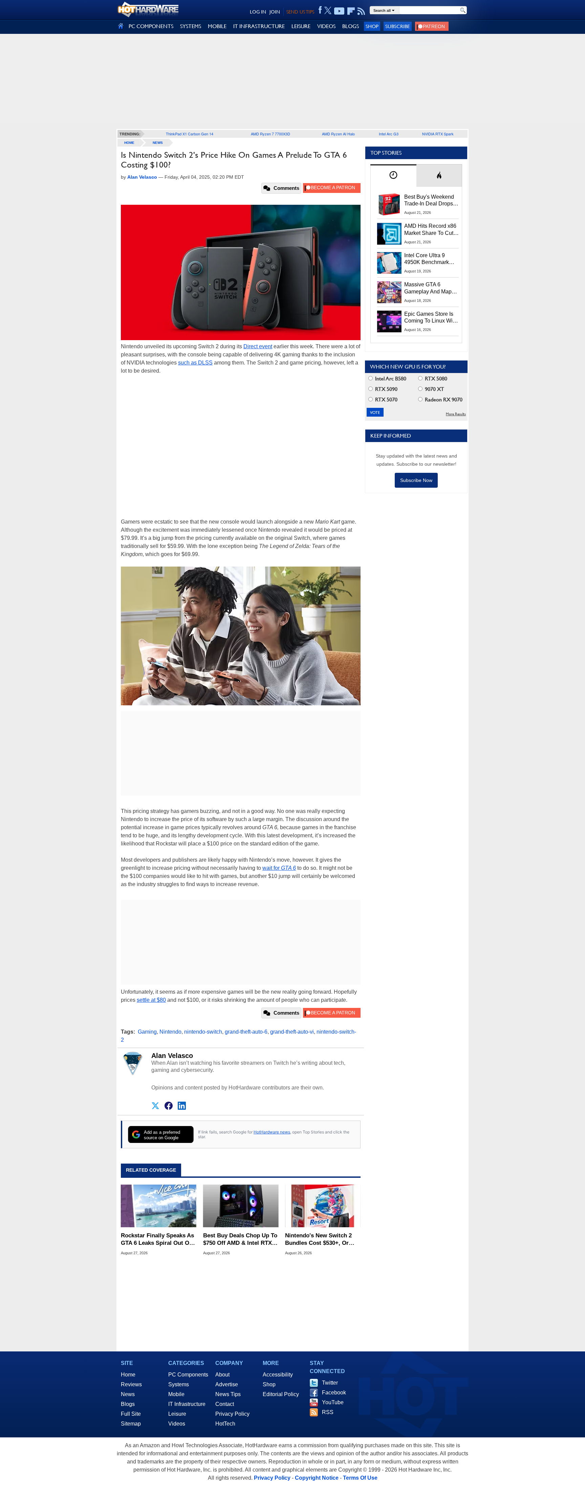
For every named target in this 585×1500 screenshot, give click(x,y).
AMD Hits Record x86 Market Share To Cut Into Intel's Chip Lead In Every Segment (430, 230)
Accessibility (278, 1374)
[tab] (393, 175)
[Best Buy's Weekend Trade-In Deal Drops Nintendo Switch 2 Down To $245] (389, 204)
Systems (178, 1384)
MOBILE (217, 26)
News (158, 143)
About (222, 1374)
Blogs (128, 1404)
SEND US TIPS (300, 12)
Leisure (177, 1414)
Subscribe (397, 26)
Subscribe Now (416, 480)
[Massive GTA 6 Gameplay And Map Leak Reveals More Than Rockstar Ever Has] (389, 292)
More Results (456, 414)
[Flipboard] (351, 11)
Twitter (330, 1383)
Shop (372, 26)
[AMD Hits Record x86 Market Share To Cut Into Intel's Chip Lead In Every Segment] (389, 233)
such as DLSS (195, 363)
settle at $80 (151, 1000)
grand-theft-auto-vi (292, 1032)
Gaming (147, 1032)
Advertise (226, 1384)
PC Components (188, 1374)
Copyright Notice (317, 1478)
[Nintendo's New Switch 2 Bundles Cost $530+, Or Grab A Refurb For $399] (323, 1206)
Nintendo (170, 1032)
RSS (327, 1412)
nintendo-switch (203, 1032)
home (129, 143)
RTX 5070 (385, 399)
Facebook (334, 1392)
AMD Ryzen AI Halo (338, 133)
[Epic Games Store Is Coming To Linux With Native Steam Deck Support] (389, 321)
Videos (176, 1424)
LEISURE (300, 26)
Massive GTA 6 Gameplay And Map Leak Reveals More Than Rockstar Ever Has (428, 288)
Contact (224, 1404)
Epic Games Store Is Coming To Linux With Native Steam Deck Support (430, 318)
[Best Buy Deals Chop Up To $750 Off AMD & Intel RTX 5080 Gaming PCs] (241, 1206)
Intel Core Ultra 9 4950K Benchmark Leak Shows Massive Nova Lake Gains (429, 259)
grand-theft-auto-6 (246, 1032)
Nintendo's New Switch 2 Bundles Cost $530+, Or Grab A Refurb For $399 (318, 1239)
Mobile (176, 1394)
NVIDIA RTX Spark (438, 133)
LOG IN (258, 12)
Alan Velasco (172, 1055)
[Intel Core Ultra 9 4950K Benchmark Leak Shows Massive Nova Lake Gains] (389, 263)
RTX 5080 (435, 378)
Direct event (257, 346)
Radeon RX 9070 (443, 399)
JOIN (274, 12)
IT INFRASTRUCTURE (259, 26)
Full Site (131, 1414)
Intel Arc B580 (390, 378)
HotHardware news (272, 1131)
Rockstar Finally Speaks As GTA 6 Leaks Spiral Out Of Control (157, 1239)
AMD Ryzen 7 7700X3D (270, 133)
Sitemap (131, 1424)
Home (128, 1374)
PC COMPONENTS (151, 26)
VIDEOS (326, 26)
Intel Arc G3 (388, 133)
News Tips (228, 1394)
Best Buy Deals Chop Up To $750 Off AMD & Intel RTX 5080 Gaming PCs (240, 1239)
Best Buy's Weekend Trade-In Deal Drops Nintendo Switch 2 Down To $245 (429, 200)
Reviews (131, 1384)
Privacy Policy (232, 1414)
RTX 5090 (385, 389)
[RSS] (361, 11)
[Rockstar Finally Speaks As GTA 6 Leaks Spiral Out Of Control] (158, 1206)
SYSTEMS (190, 26)
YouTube (333, 1402)
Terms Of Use (360, 1478)
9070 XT (434, 389)
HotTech (225, 1424)
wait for (279, 868)
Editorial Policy (281, 1394)
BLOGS (350, 26)
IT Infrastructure (186, 1404)
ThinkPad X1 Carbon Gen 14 (189, 133)
